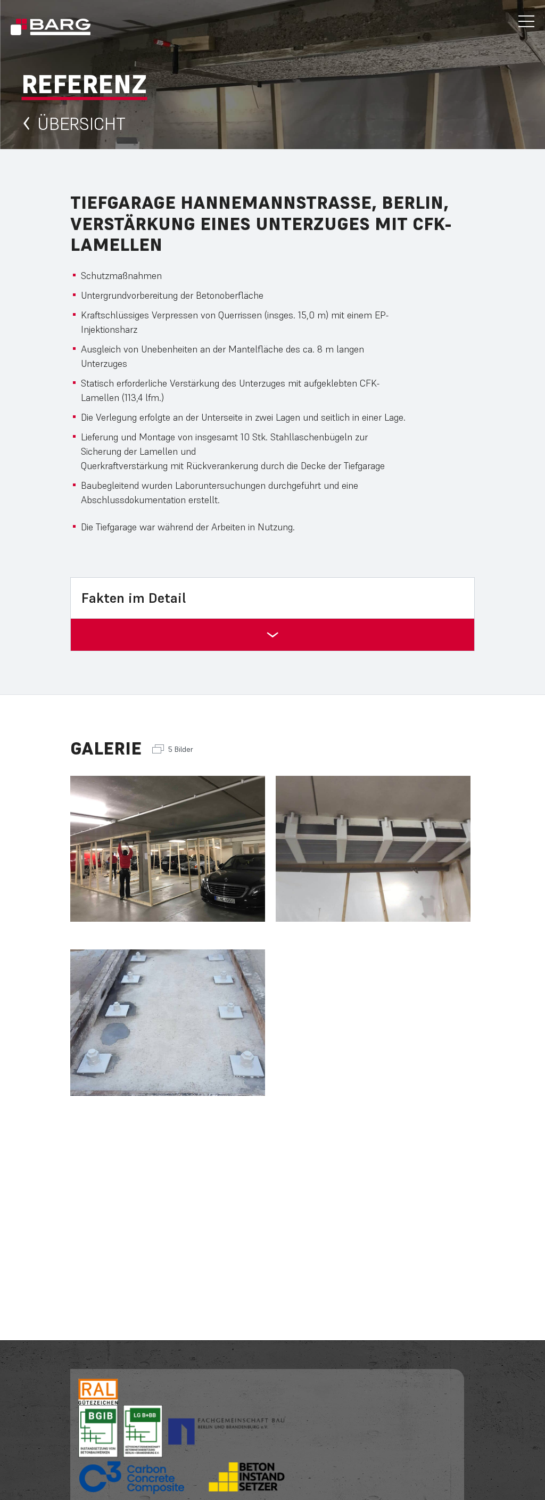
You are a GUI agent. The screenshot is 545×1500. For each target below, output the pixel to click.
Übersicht (81, 124)
